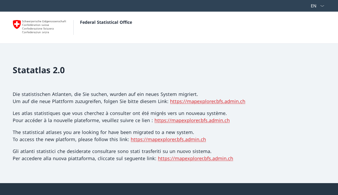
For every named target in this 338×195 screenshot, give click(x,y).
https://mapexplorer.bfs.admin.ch (207, 101)
